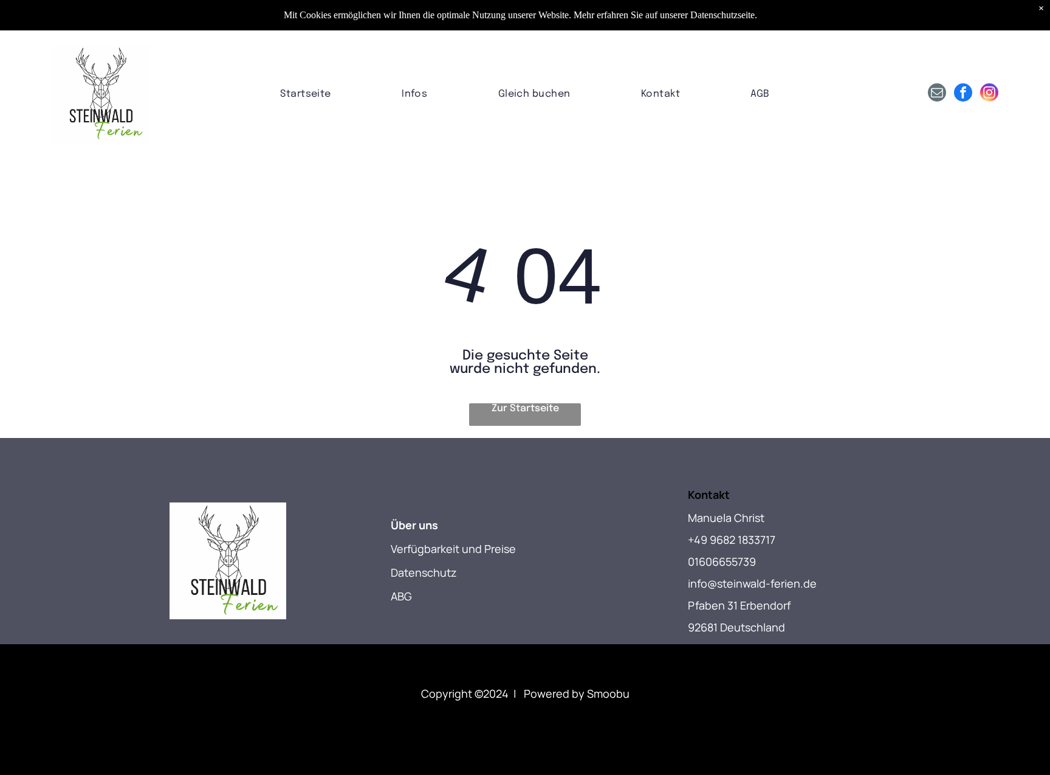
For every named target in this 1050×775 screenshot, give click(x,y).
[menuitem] (305, 94)
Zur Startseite (525, 408)
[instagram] (989, 94)
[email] (937, 94)
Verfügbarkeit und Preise (453, 548)
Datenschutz (424, 572)
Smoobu (608, 693)
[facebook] (963, 94)
